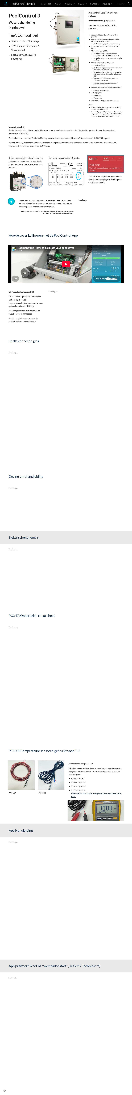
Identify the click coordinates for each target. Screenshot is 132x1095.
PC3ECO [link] (68, 3)
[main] (26, 36)
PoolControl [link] (45, 3)
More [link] (119, 3)
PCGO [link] (81, 3)
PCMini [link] (93, 3)
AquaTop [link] (106, 3)
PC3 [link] (56, 3)
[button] (129, 4)
